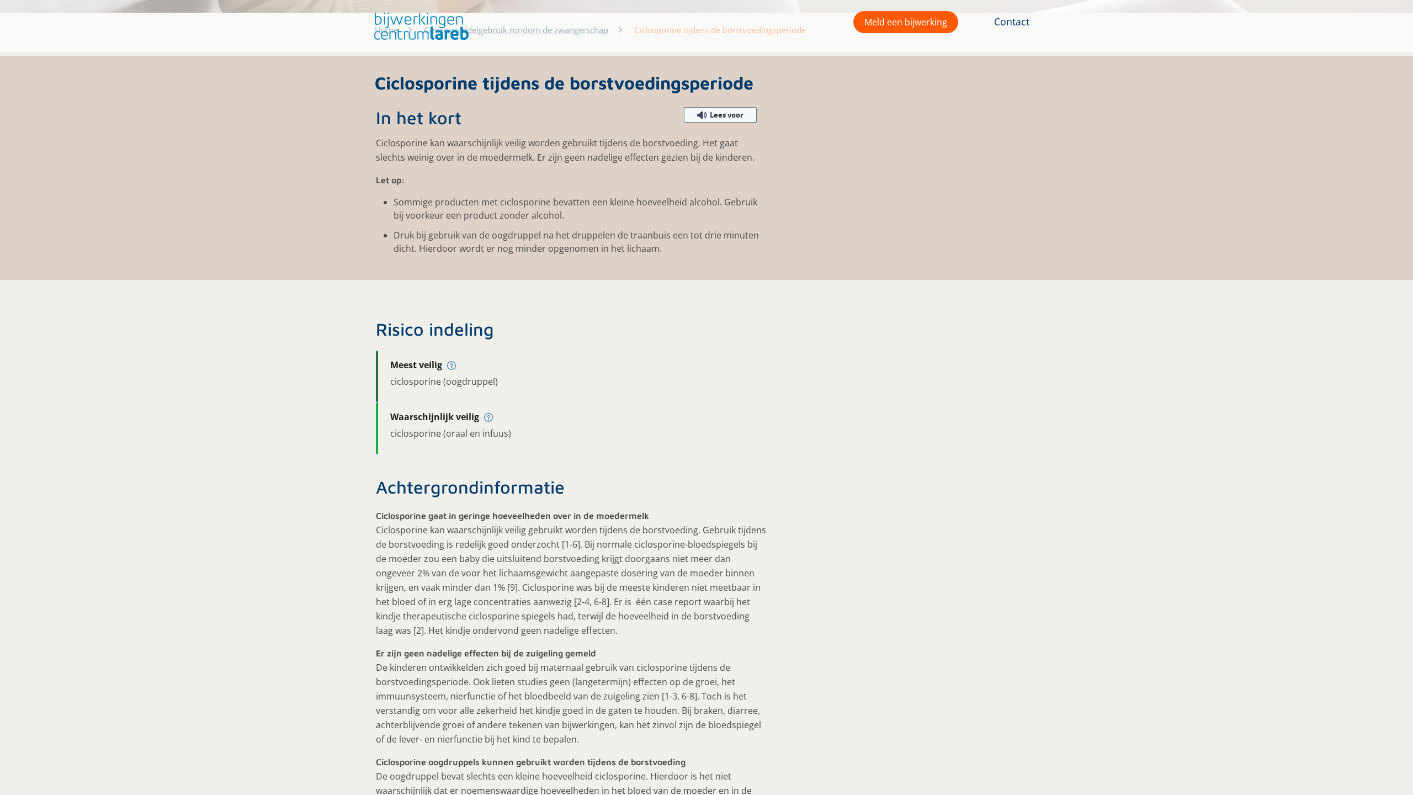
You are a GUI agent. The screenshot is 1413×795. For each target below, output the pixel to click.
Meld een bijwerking (905, 22)
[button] (419, 26)
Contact (1011, 21)
